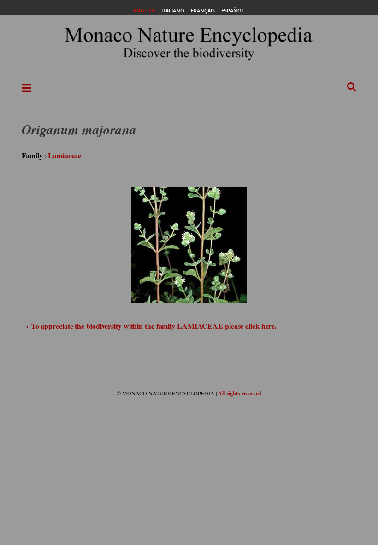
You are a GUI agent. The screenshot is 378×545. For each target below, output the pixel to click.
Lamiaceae (64, 155)
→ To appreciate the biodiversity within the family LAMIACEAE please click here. (149, 326)
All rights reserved (239, 393)
